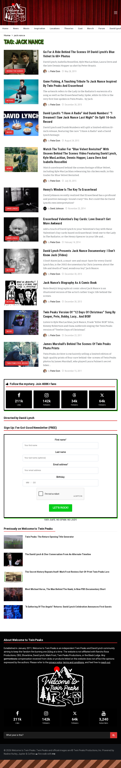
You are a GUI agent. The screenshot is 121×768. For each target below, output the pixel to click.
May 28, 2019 (70, 71)
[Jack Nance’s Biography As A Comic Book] (21, 293)
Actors (10, 101)
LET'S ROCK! (60, 508)
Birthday (60, 477)
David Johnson (57, 208)
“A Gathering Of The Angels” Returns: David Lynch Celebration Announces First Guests (68, 606)
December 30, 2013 (73, 274)
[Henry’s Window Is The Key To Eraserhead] (21, 200)
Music (9, 132)
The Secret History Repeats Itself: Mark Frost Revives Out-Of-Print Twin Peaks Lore (67, 571)
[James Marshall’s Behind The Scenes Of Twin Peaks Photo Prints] (21, 354)
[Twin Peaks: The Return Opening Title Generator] (13, 542)
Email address (60, 465)
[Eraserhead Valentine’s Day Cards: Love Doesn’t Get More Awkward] (21, 229)
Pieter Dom (55, 71)
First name (60, 440)
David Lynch (12, 209)
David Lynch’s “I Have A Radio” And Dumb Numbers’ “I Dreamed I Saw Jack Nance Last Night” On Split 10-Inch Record (79, 117)
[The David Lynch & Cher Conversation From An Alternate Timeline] (13, 559)
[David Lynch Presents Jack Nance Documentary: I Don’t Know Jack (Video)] (21, 261)
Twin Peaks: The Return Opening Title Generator (49, 536)
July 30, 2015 (70, 181)
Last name (60, 452)
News (9, 168)
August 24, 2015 (72, 140)
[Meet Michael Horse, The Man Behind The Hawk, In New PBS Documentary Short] (13, 594)
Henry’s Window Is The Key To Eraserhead (70, 189)
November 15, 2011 (73, 371)
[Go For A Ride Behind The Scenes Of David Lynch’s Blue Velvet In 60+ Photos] (21, 62)
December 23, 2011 (73, 335)
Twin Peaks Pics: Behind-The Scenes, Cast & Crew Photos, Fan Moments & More (18, 363)
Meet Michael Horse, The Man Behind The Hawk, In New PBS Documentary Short (65, 589)
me (53, 754)
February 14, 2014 (72, 242)
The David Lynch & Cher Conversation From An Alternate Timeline (58, 554)
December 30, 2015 (73, 104)
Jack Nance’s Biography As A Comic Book (70, 283)
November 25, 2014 (76, 208)
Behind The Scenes (15, 71)
